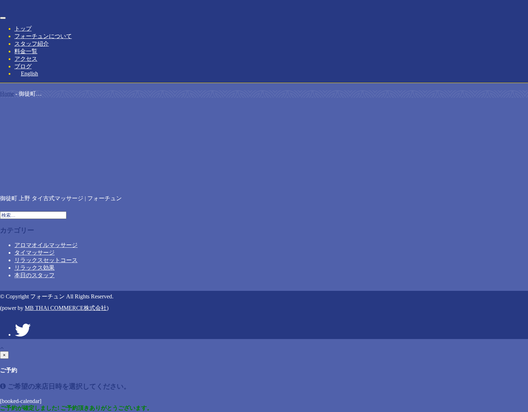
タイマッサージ (34, 253)
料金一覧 (25, 51)
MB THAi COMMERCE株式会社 (66, 308)
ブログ (23, 66)
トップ (23, 29)
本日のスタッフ (34, 275)
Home (7, 94)
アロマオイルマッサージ (46, 245)
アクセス (25, 59)
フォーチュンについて (43, 36)
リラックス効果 (34, 268)
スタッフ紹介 (31, 44)
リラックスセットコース (46, 260)
